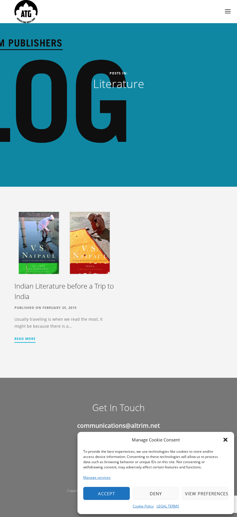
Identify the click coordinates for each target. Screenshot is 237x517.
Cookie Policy (143, 506)
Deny (156, 493)
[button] (225, 440)
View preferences (206, 493)
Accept (106, 493)
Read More (25, 338)
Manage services (97, 477)
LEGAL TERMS (168, 506)
